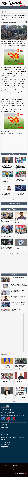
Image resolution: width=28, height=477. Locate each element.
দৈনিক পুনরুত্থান (5, 22)
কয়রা (5, 133)
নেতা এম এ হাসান (19, 133)
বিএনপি (13, 133)
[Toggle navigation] (4, 8)
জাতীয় (5, 12)
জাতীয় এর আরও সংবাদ (14, 253)
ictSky (26, 473)
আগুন (9, 133)
